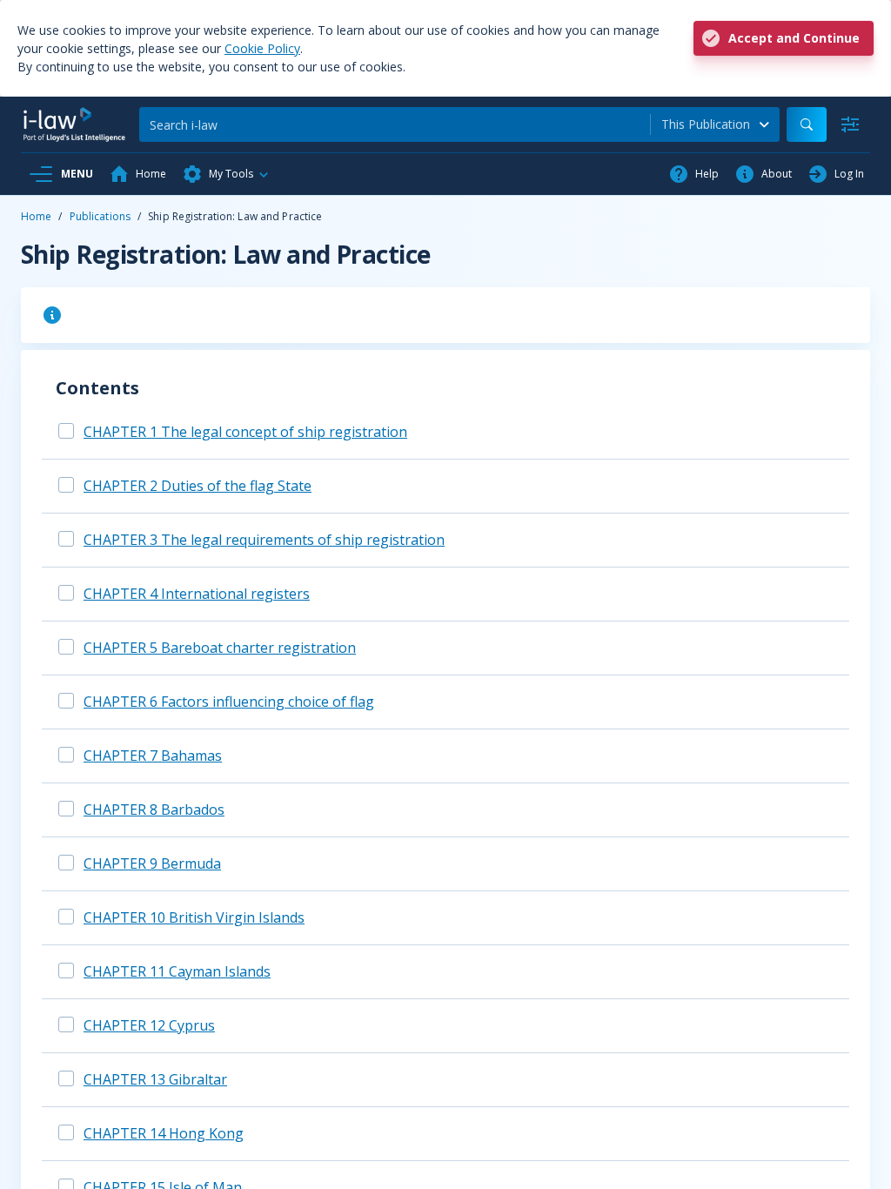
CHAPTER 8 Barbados (154, 809)
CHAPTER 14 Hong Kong (164, 1133)
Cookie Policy (262, 48)
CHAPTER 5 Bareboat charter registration (220, 647)
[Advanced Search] (850, 124)
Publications (100, 216)
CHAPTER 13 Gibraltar (155, 1079)
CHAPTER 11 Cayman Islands (177, 971)
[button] (226, 174)
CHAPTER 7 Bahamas (153, 755)
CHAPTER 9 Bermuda (152, 863)
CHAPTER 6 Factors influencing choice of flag (229, 701)
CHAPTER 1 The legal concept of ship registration (245, 431)
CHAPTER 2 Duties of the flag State (198, 485)
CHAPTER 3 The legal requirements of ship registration (264, 539)
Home (36, 216)
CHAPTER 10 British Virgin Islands (194, 917)
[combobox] (715, 124)
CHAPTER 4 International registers (197, 593)
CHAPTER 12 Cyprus (149, 1025)
